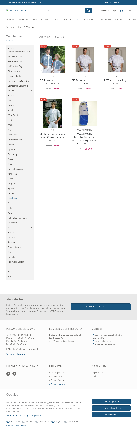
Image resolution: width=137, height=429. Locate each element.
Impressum (37, 415)
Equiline (11, 149)
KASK (10, 124)
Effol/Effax (12, 134)
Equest (11, 188)
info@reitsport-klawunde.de (26, 349)
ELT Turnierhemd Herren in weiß (84, 82)
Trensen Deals (14, 76)
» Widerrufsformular (58, 384)
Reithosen (12, 173)
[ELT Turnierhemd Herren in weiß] (84, 59)
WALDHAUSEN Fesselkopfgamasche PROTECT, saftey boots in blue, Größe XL (84, 138)
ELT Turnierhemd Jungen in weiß (116, 82)
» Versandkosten (56, 376)
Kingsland (12, 183)
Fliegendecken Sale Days (19, 81)
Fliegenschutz (14, 71)
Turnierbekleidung (16, 169)
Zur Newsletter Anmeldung (100, 306)
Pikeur (11, 90)
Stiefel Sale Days (15, 61)
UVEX (10, 100)
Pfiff (9, 227)
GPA (10, 164)
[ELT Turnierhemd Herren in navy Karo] (52, 59)
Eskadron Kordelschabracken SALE (19, 50)
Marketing (44, 421)
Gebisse (11, 276)
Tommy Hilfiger (15, 139)
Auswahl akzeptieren (111, 408)
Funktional (73, 421)
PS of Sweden (14, 115)
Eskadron (12, 95)
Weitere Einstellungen (16, 425)
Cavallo (11, 105)
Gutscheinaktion (15, 247)
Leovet (11, 193)
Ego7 (10, 120)
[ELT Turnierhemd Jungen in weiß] (116, 59)
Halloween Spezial (16, 261)
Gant (10, 252)
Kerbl (10, 212)
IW (9, 271)
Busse (10, 203)
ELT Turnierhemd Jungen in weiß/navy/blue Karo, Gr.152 (52, 137)
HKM (10, 208)
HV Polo (11, 257)
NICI (9, 266)
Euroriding (12, 154)
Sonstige (11, 242)
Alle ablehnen (111, 414)
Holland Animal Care (17, 217)
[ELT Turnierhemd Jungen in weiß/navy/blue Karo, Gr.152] (52, 113)
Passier (11, 159)
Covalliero (12, 222)
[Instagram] (13, 374)
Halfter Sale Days (15, 66)
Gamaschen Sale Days (18, 85)
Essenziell (15, 421)
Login (94, 376)
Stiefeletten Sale (15, 56)
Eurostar (11, 237)
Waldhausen (13, 198)
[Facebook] (8, 374)
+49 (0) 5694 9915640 (20, 335)
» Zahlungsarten (56, 372)
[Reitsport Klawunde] (16, 10)
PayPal (59, 421)
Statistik (29, 421)
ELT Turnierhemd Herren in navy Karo (52, 82)
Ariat (10, 129)
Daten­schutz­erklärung (18, 415)
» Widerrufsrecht (56, 380)
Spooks (11, 110)
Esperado (12, 232)
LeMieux (12, 144)
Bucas (10, 178)
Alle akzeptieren (111, 401)
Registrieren (97, 372)
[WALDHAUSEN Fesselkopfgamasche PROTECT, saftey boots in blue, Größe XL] (84, 113)
